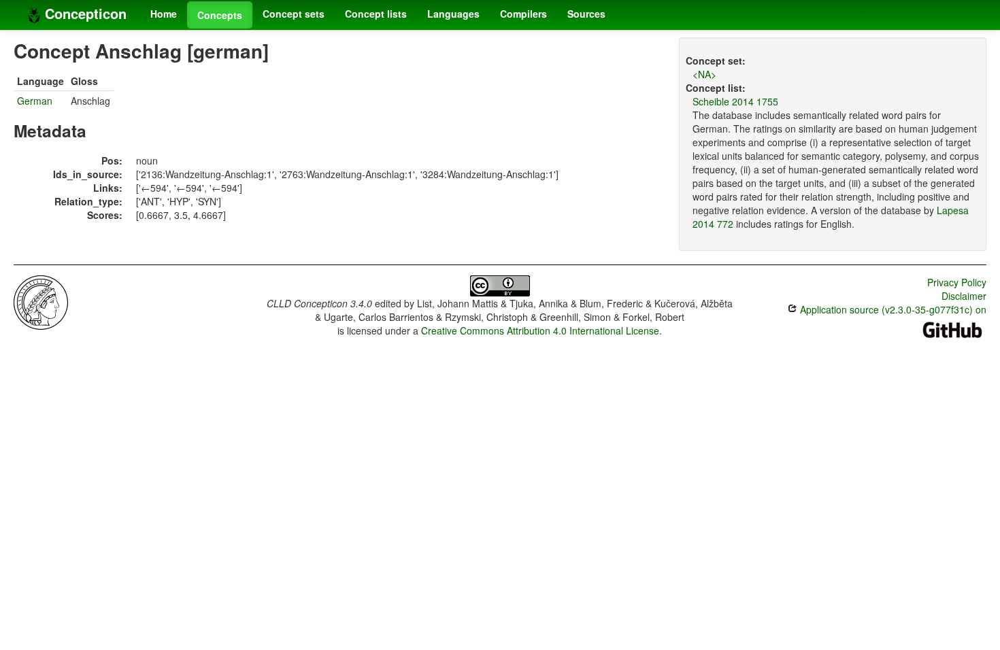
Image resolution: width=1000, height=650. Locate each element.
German (34, 100)
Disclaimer (963, 296)
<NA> (704, 74)
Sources (586, 13)
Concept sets (293, 13)
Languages (453, 13)
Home (163, 13)
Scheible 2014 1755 (735, 101)
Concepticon (84, 13)
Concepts (219, 15)
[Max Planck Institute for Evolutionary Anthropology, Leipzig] (41, 301)
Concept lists (376, 13)
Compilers (523, 13)
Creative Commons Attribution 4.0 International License (540, 330)
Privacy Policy (956, 282)
